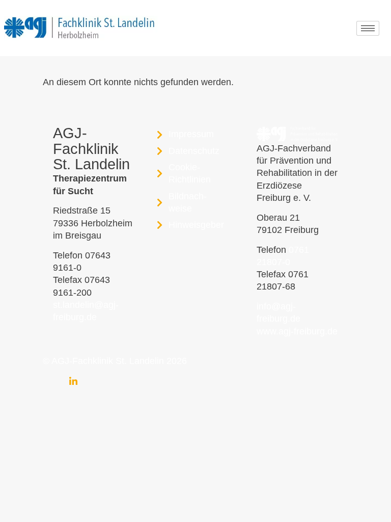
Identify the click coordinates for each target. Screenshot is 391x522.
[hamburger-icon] (367, 28)
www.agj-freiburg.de (297, 331)
